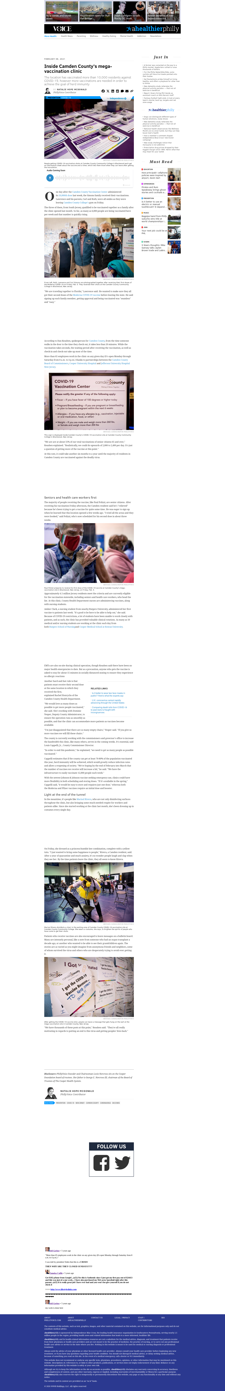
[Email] (127, 91)
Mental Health (126, 36)
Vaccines (116, 1103)
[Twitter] (108, 91)
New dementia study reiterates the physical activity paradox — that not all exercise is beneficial (159, 88)
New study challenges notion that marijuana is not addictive (157, 143)
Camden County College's (76, 202)
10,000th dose (65, 195)
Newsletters (155, 36)
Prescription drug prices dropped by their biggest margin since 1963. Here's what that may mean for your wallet (161, 149)
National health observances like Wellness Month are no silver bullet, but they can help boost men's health (161, 130)
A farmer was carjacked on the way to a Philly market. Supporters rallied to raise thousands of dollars (160, 67)
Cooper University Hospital (82, 363)
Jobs (145, 227)
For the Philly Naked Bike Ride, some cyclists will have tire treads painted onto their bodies (160, 74)
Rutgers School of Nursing (62, 627)
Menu (48, 29)
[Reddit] (117, 91)
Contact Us (97, 1318)
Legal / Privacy (122, 1318)
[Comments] (122, 91)
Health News (67, 36)
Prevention (54, 97)
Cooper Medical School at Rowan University (101, 627)
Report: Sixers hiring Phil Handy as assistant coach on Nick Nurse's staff (158, 94)
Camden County (97, 341)
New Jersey (80, 1103)
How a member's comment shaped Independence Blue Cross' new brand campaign (158, 137)
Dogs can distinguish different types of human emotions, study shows (159, 117)
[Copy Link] (132, 91)
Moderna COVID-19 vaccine (86, 295)
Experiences (148, 184)
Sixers (146, 242)
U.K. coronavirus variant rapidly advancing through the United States (107, 701)
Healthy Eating (109, 36)
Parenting (81, 36)
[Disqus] (89, 1211)
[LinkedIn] (113, 91)
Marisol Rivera (84, 799)
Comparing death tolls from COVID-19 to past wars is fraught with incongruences (109, 710)
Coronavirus (105, 1103)
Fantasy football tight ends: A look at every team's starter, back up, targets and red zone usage (161, 100)
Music (146, 213)
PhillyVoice (62, 28)
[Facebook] (103, 91)
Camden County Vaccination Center (89, 192)
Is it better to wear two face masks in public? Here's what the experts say (108, 694)
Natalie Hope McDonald (72, 89)
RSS (163, 1318)
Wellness (94, 36)
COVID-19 (66, 97)
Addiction (141, 36)
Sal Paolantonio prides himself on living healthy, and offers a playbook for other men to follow (161, 81)
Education (148, 169)
